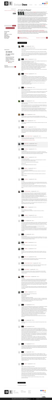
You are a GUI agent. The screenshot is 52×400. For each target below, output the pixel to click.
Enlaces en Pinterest (7, 36)
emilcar (25, 114)
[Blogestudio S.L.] (42, 394)
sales (15, 11)
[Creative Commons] (44, 396)
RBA (24, 46)
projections (14, 10)
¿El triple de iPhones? (24, 10)
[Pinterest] (44, 3)
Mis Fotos (22, 390)
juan (25, 326)
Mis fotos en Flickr (6, 37)
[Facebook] (42, 3)
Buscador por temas (10, 28)
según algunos (21, 33)
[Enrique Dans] (8, 3)
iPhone (10, 10)
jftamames (26, 59)
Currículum (29, 390)
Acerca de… (45, 4)
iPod (12, 10)
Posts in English (6, 38)
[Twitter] (43, 3)
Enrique (20, 4)
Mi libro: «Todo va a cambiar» (8, 34)
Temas (36, 4)
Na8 (24, 234)
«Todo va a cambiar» (23, 392)
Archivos (30, 4)
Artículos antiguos (16, 392)
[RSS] (47, 3)
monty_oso (26, 256)
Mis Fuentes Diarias (23, 391)
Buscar (14, 25)
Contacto (40, 4)
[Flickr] (46, 3)
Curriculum (5, 32)
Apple (6, 10)
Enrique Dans (26, 143)
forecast (8, 10)
